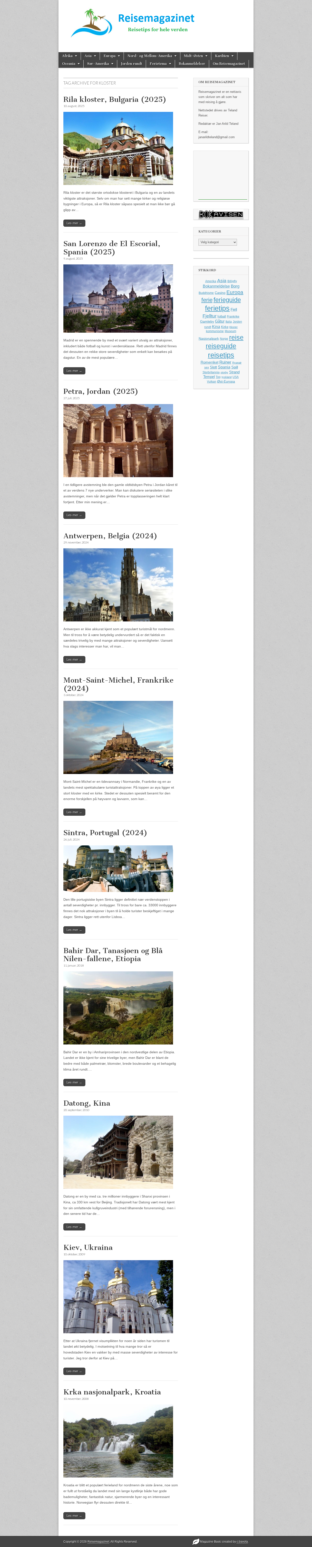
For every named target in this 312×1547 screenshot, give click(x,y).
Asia (88, 56)
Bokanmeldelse (216, 286)
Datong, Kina (86, 1103)
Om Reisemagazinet (229, 64)
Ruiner (225, 362)
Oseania (68, 64)
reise (236, 337)
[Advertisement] (222, 175)
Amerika (210, 281)
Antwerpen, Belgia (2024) (110, 536)
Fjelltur (209, 316)
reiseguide (221, 346)
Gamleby (207, 321)
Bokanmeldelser (192, 64)
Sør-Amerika (98, 64)
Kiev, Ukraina (88, 1247)
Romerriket (209, 362)
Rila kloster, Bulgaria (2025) (114, 99)
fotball (221, 316)
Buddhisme (206, 293)
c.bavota (242, 1541)
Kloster (233, 327)
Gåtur (219, 321)
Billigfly (232, 281)
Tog (218, 376)
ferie (207, 300)
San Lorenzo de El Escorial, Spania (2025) (111, 247)
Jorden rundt (131, 64)
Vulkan (211, 381)
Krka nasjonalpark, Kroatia (112, 1392)
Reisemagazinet (98, 1541)
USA (236, 377)
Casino (220, 293)
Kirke (224, 327)
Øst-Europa (226, 381)
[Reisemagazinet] (156, 21)
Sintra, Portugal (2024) (105, 832)
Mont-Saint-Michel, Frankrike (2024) (118, 684)
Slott (213, 367)
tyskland (227, 377)
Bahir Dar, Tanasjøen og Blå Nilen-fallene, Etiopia (113, 954)
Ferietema (158, 64)
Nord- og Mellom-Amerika (149, 56)
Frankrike (233, 316)
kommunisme (215, 331)
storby (224, 372)
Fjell (234, 309)
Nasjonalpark (209, 338)
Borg (235, 286)
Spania (224, 367)
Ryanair (237, 362)
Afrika (67, 56)
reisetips (221, 355)
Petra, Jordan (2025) (100, 391)
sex (206, 367)
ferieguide (227, 299)
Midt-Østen (193, 56)
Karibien (222, 56)
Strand (234, 372)
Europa (110, 56)
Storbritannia (211, 372)
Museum (230, 331)
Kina (216, 326)
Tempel (209, 377)
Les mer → (74, 223)
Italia (228, 321)
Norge (224, 338)
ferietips (217, 308)
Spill (234, 367)
